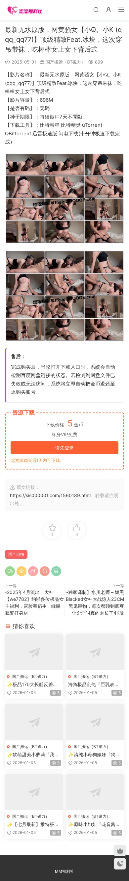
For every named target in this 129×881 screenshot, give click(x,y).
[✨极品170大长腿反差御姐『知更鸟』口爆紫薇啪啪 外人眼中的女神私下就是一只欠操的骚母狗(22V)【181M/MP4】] (34, 652)
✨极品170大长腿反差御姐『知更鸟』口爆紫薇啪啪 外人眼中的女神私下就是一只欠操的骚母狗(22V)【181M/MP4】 (33, 684)
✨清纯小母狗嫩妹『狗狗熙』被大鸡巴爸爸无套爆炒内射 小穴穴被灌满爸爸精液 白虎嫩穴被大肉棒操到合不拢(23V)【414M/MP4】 (94, 755)
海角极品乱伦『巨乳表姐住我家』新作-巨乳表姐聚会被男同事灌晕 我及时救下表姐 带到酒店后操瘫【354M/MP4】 (94, 684)
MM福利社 (64, 871)
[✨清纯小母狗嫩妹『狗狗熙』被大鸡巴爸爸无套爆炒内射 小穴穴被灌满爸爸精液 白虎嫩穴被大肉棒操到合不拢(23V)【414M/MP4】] (95, 722)
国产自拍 (16, 554)
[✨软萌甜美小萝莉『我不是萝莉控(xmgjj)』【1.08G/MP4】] (34, 722)
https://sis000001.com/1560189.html (50, 495)
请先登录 (64, 447)
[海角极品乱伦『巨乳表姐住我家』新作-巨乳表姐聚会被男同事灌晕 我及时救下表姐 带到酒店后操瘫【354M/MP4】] (95, 652)
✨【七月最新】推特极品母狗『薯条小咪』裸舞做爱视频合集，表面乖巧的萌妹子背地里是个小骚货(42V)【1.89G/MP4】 (33, 824)
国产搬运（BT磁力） (65, 62)
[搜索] (96, 9)
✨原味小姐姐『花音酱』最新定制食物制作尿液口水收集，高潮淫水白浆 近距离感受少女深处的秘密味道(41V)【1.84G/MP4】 (94, 824)
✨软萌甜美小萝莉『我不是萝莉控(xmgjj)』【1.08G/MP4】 (33, 755)
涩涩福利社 (25, 10)
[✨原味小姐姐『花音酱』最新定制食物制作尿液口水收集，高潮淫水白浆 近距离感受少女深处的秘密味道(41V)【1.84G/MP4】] (95, 792)
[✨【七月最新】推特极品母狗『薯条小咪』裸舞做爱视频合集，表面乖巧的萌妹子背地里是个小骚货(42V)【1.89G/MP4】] (34, 792)
